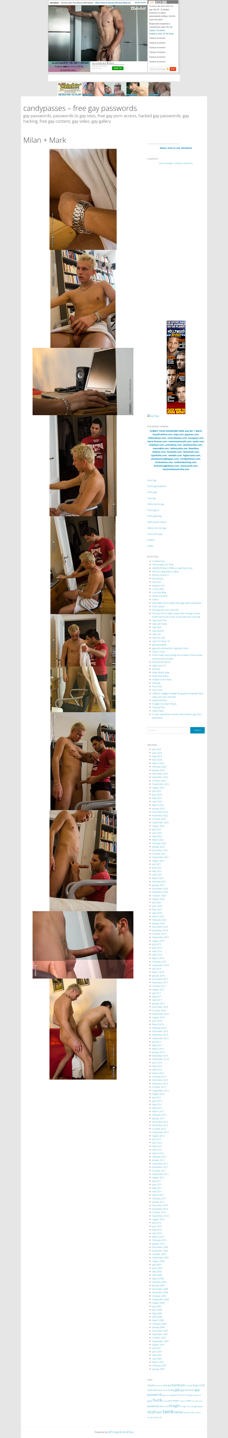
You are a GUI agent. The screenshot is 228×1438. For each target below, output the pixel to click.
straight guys (197, 1406)
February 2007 (159, 1365)
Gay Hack (156, 627)
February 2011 (159, 1198)
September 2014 (160, 1059)
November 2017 (160, 982)
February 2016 (159, 1027)
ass (169, 1385)
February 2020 (159, 919)
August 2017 (158, 989)
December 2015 (160, 1031)
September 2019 (160, 937)
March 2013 (158, 1111)
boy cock (156, 581)
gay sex (192, 1395)
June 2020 (157, 906)
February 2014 (159, 1076)
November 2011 (160, 1167)
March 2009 (158, 1278)
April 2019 (157, 954)
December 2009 (160, 1247)
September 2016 (160, 1013)
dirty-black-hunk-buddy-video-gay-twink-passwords (176, 602)
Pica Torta (157, 686)
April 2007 (157, 1358)
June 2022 (157, 832)
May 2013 (157, 1104)
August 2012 (158, 1135)
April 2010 (157, 1233)
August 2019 (158, 940)
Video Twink (158, 710)
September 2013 (160, 1090)
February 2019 (159, 961)
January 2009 (158, 1285)
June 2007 (157, 1351)
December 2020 (160, 888)
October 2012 (159, 1128)
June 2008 (157, 1309)
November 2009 (160, 1250)
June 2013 (157, 1100)
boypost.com (158, 585)
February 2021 (159, 881)
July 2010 (156, 1222)
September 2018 (160, 965)
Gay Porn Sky (158, 637)
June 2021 (157, 867)
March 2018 (158, 972)
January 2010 (158, 1243)
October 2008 (159, 1295)
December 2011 (160, 1163)
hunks (165, 1401)
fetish (160, 1390)
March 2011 (158, 1194)
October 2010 (159, 1212)
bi (186, 1385)
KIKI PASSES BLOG (161, 662)
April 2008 (157, 1316)
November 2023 (160, 777)
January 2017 (158, 1003)
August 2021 (158, 860)
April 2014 (157, 1069)
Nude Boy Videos (160, 676)
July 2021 (156, 864)
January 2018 (158, 975)
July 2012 (156, 1139)
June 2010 (157, 1226)
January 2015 (158, 1052)
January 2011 (158, 1201)
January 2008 (158, 1327)
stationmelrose (159, 700)
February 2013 (159, 1114)
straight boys (185, 1406)
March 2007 (158, 1362)
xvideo (150, 545)
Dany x (155, 599)
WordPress (128, 1432)
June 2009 (157, 1268)
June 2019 (157, 947)
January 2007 (158, 1369)
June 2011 (157, 1184)
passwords (153, 1406)
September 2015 (160, 1038)
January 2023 (158, 808)
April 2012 (157, 1149)
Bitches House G (160, 574)
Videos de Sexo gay (156, 527)
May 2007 (157, 1355)
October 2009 (159, 1254)
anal (165, 1385)
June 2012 (157, 1142)
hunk (157, 1400)
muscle (195, 1401)
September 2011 (160, 1174)
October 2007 (159, 1337)
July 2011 (156, 1181)
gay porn (166, 1395)
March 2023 (158, 805)
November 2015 (160, 1034)
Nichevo (156, 669)
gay (177, 1389)
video (192, 1412)
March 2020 (158, 916)
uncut (186, 1412)
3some (151, 1385)
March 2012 (158, 1153)
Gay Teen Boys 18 (161, 641)
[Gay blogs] (153, 415)
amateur (158, 1385)
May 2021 (157, 871)
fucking (171, 1390)
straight (174, 1405)
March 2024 (158, 763)
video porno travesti (157, 521)
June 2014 (157, 1062)
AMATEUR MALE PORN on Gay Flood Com (172, 568)
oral (200, 1401)
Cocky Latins (158, 588)
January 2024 (158, 770)
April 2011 (157, 1191)
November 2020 (160, 892)
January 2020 (158, 923)
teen (159, 1412)
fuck (165, 1390)
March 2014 (158, 1073)
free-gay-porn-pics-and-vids (165, 609)
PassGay (156, 683)
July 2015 (156, 1041)
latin (170, 1400)
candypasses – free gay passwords (80, 108)
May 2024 (157, 756)
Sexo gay (151, 498)
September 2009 (160, 1257)
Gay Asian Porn (159, 620)
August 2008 (158, 1302)
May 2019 (157, 951)
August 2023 (158, 787)
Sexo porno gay (154, 533)
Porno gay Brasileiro (156, 486)
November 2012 (160, 1125)
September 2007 (160, 1341)
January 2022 (158, 846)
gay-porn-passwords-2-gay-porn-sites (170, 648)
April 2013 (157, 1107)
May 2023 (157, 798)
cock (202, 1385)
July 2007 (156, 1348)
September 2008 (160, 1299)
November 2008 (160, 1292)
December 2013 (160, 1079)
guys (149, 1400)
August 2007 (158, 1344)
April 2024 (157, 759)
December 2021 (160, 850)
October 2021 (159, 853)
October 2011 (159, 1170)
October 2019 (159, 933)
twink (168, 1411)
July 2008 (156, 1306)
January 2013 (158, 1118)
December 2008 (160, 1288)
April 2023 (157, 801)
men (188, 1400)
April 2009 (157, 1274)
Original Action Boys (162, 679)
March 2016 (158, 1024)
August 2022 (158, 825)
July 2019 (156, 944)
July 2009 (156, 1264)
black (190, 1385)
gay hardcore (187, 1390)
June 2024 (157, 752)
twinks (178, 1412)
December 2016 (160, 1006)
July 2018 (156, 968)
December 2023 (160, 773)
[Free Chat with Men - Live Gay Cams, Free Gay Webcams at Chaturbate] (114, 89)
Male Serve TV (159, 665)
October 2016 (159, 1010)
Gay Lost (156, 634)
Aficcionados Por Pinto (163, 564)
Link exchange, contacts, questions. (176, 163)
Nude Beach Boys (161, 672)
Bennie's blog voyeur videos (165, 571)
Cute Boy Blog (159, 592)
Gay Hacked (158, 630)
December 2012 (160, 1121)
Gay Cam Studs (159, 623)
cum (149, 1390)
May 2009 (157, 1271)
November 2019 (160, 930)
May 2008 (157, 1313)
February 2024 (159, 766)
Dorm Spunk (158, 606)
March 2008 (158, 1320)
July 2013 (156, 1097)
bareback (178, 1385)
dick (155, 1390)
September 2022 (160, 822)
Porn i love (157, 689)
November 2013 (160, 1083)
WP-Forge (113, 1432)
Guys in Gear (158, 651)
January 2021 (158, 885)
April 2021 (157, 874)
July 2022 (156, 829)
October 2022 (159, 818)
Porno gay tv (153, 510)
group (198, 1395)
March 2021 (158, 878)
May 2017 (157, 996)
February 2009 (159, 1281)
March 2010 (158, 1236)
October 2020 (159, 895)
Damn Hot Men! (160, 595)
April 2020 (157, 913)
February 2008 (159, 1323)
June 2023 (157, 794)
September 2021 (160, 857)
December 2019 (160, 926)
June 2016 (157, 1020)
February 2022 (159, 843)
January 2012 (158, 1160)
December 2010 (160, 1205)
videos (198, 1412)
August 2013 (158, 1093)
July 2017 (156, 993)
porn (162, 1406)
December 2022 (160, 811)
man (176, 1400)
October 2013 (159, 1086)
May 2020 (157, 909)
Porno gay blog (154, 516)
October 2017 (159, 986)
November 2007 (160, 1334)
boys (195, 1385)
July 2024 (156, 749)
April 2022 (157, 836)
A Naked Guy (158, 561)
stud (151, 1412)
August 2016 (158, 1017)
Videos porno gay (155, 504)
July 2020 (156, 902)
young (149, 1417)
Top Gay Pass (158, 707)
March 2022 (158, 839)
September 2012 (160, 1132)
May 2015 (157, 1045)
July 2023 (156, 791)
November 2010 (160, 1208)
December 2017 (160, 979)
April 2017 (157, 999)
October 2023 (159, 780)
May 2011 (157, 1188)
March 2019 (158, 958)
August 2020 (158, 899)
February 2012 (159, 1156)
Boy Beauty (157, 578)
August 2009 (158, 1261)
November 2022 (160, 815)
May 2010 (157, 1229)
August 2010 (158, 1219)
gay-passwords (159, 644)
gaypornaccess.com (180, 1395)
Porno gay (152, 492)
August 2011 (158, 1177)
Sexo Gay (151, 480)
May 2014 (157, 1066)
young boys (157, 1417)
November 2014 (160, 1055)
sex (166, 1406)
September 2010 (160, 1215)
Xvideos (151, 539)
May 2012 (157, 1146)
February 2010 (159, 1240)
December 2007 (160, 1330)
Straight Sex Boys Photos (164, 703)
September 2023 (160, 784)
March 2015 (158, 1048)
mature (182, 1401)
